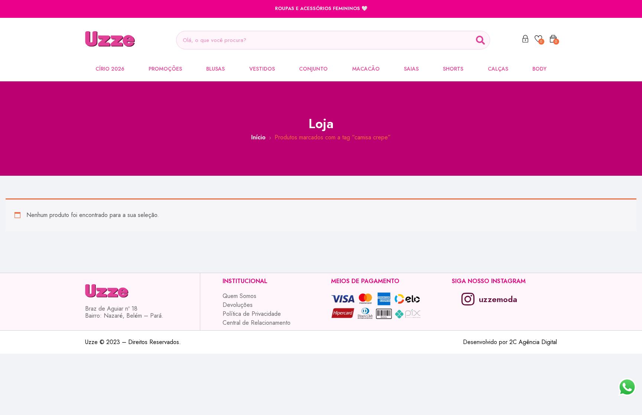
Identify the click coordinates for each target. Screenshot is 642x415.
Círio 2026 (109, 68)
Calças (498, 68)
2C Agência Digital (533, 342)
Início (258, 137)
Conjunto (313, 68)
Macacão (366, 68)
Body (539, 68)
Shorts (453, 68)
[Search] (480, 40)
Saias (411, 68)
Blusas (215, 68)
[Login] (525, 40)
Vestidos (262, 68)
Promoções (165, 68)
